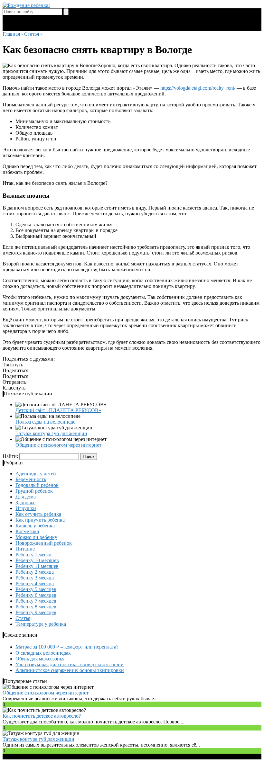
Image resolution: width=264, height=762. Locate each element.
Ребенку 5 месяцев (35, 589)
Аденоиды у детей (35, 473)
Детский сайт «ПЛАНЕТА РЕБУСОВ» (58, 410)
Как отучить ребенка (38, 514)
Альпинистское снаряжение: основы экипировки (69, 670)
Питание (25, 548)
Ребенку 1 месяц (33, 554)
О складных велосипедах (43, 653)
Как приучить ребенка (40, 520)
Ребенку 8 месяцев (35, 606)
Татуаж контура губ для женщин (51, 433)
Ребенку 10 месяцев (37, 560)
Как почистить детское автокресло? (42, 716)
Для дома (25, 496)
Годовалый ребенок (37, 485)
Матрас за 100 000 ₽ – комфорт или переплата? (66, 647)
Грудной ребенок (34, 491)
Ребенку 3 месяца (34, 577)
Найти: (10, 456)
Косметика (27, 531)
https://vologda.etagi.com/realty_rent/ (197, 88)
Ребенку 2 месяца (34, 572)
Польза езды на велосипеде (45, 422)
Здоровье (25, 502)
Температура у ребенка (40, 624)
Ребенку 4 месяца (34, 583)
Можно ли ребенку (36, 537)
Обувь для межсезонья (39, 658)
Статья (22, 618)
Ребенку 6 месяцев (35, 595)
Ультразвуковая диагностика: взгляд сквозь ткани (69, 664)
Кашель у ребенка (35, 525)
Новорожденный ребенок (43, 543)
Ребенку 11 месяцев (37, 566)
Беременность (30, 479)
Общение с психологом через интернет (58, 445)
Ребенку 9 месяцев (35, 612)
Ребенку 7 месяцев (35, 601)
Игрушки (25, 508)
